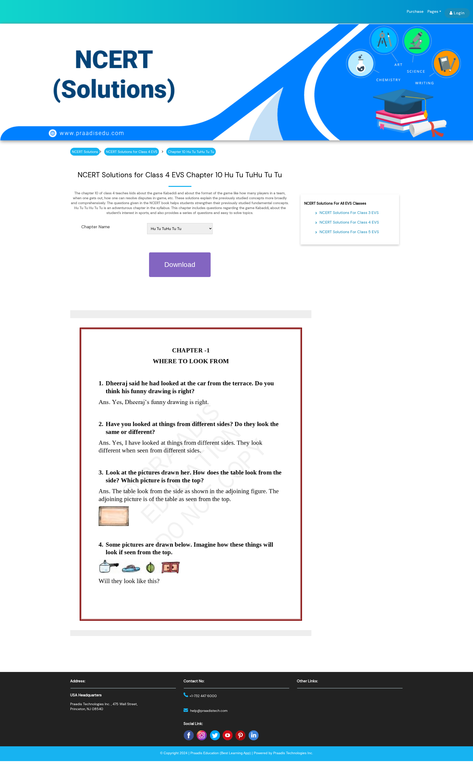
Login (459, 13)
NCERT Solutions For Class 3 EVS (349, 212)
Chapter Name (95, 226)
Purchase (415, 11)
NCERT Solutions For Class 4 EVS (349, 222)
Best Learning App (235, 753)
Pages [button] (432, 11)
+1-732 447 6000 (203, 696)
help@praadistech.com (209, 710)
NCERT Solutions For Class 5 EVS (349, 231)
